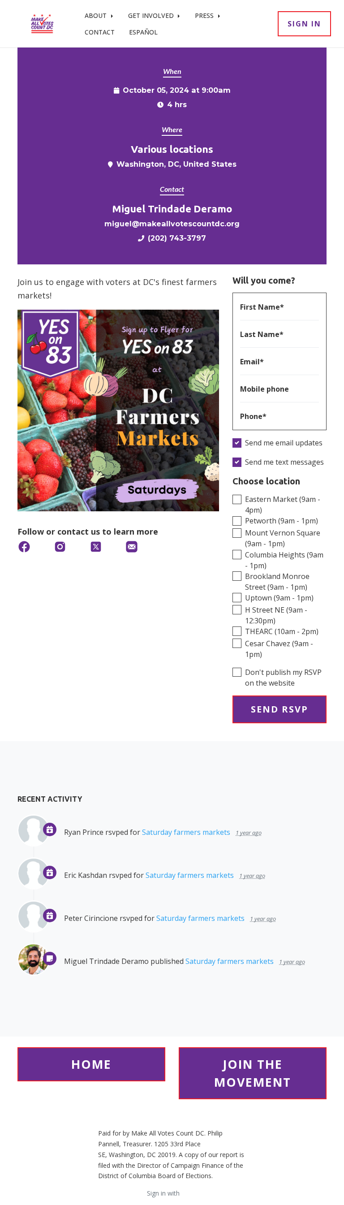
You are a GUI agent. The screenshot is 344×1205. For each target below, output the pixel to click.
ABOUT (96, 15)
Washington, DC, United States (176, 164)
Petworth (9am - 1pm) (281, 521)
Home (91, 1064)
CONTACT (100, 32)
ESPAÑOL (143, 32)
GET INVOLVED (152, 15)
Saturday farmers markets (186, 832)
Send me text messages (284, 462)
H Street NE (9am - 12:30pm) (276, 615)
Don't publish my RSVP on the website (283, 677)
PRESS (205, 15)
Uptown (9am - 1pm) (279, 598)
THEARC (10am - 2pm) (281, 631)
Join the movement (252, 1073)
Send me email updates (283, 443)
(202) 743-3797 (177, 237)
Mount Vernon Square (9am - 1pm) (282, 538)
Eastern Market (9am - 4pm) (282, 504)
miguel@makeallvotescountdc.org (172, 223)
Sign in (304, 24)
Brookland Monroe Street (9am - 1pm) (277, 581)
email (189, 1193)
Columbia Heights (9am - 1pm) (284, 560)
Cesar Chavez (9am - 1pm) (279, 649)
